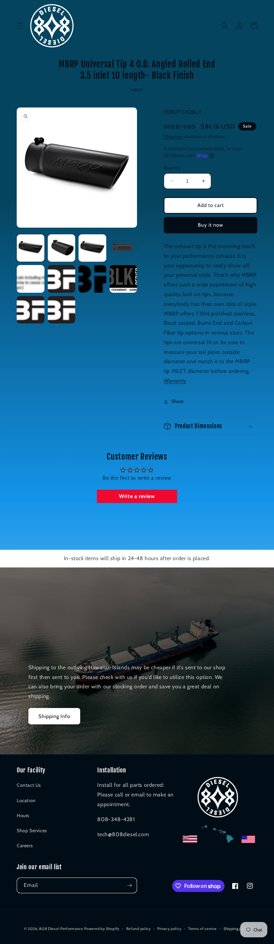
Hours (23, 815)
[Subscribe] (129, 885)
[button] (20, 25)
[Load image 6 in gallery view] (62, 279)
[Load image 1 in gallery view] (30, 248)
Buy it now (210, 225)
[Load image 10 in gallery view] (62, 310)
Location (26, 800)
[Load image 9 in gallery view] (30, 310)
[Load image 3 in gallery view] (92, 248)
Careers (25, 846)
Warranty (175, 381)
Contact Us (29, 785)
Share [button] (177, 401)
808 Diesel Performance (61, 928)
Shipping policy (237, 928)
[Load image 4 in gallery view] (123, 248)
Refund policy (138, 928)
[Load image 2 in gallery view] (62, 248)
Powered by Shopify (102, 928)
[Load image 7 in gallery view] (92, 279)
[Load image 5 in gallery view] (30, 279)
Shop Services (32, 831)
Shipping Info (54, 716)
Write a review (137, 496)
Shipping (172, 136)
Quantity (172, 167)
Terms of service (202, 928)
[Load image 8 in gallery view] (123, 279)
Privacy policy (169, 928)
